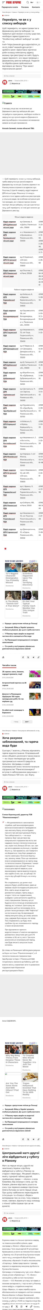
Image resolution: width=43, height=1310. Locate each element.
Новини (6, 15)
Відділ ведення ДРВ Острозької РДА (9, 473)
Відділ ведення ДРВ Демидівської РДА (10, 349)
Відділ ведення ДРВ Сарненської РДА (10, 532)
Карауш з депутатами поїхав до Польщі (21, 623)
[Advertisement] (21, 153)
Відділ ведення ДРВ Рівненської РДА (10, 505)
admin (10, 80)
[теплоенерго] (8, 809)
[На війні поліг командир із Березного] (35, 712)
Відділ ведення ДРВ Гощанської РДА (10, 332)
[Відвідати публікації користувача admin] (4, 82)
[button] (4, 2)
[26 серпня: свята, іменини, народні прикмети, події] (35, 673)
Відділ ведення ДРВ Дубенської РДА (10, 365)
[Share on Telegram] (26, 1306)
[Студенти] (7, 103)
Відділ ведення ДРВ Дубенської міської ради (10, 224)
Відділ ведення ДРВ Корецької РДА (9, 424)
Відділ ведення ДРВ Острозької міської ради (9, 260)
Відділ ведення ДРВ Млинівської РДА (10, 457)
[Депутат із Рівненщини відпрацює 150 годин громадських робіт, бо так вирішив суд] (35, 696)
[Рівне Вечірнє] (16, 2)
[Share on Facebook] (12, 1306)
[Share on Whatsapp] (21, 1306)
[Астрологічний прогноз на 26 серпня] (35, 685)
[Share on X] (16, 1306)
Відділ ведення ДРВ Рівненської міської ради (10, 273)
